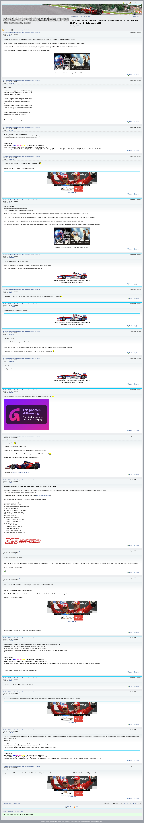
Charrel (10, 439)
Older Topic (17, 803)
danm (10, 35)
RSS (77, 806)
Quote (137, 74)
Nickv (10, 292)
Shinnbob (11, 392)
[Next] (138, 803)
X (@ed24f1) (72, 192)
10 (133, 803)
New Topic (26, 30)
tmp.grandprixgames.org (43, 496)
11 (135, 803)
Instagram (20, 472)
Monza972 (11, 83)
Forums (76, 16)
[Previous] (118, 803)
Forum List (7, 30)
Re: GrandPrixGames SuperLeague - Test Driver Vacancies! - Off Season (21, 32)
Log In (126, 3)
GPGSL (77, 26)
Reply (130, 74)
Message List (16, 30)
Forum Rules (97, 821)
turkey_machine (13, 553)
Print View (69, 806)
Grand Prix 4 (83, 16)
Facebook (26, 472)
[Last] (140, 803)
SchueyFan (11, 159)
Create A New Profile (136, 3)
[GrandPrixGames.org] (36, 18)
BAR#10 (11, 130)
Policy (101, 821)
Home (71, 16)
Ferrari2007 (12, 257)
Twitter (14, 472)
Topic (88, 16)
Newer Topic (7, 803)
